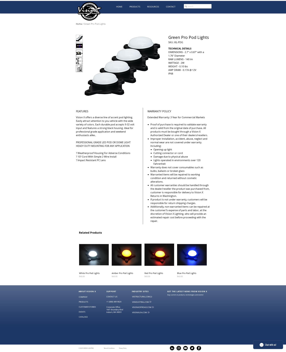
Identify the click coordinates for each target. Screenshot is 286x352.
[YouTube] (185, 348)
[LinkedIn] (172, 348)
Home (79, 24)
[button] (153, 6)
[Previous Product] (75, 254)
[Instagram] (179, 348)
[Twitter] (192, 348)
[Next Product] (211, 254)
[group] (143, 261)
